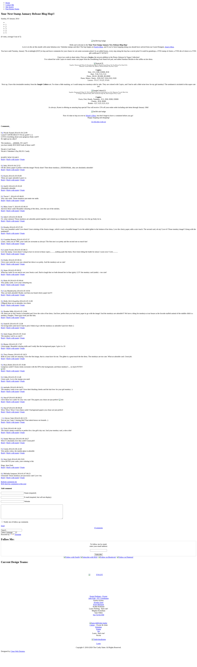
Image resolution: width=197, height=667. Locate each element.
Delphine (98, 627)
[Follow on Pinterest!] (125, 557)
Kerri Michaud (98, 605)
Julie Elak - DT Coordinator (98, 598)
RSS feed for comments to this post (13, 484)
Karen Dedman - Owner (98, 596)
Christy (92, 625)
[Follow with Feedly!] (72, 557)
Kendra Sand (98, 602)
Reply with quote (12, 159)
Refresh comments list (9, 482)
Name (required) (30, 493)
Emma (98, 629)
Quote (22, 159)
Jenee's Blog (169, 47)
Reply (3, 159)
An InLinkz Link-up (98, 122)
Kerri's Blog (98, 47)
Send (3, 526)
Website (27, 501)
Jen (98, 631)
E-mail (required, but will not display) (37, 497)
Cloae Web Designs (17, 651)
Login (98, 644)
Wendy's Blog (91, 116)
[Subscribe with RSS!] (89, 557)
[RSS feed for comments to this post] (9, 126)
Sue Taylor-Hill (98, 615)
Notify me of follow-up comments (16, 522)
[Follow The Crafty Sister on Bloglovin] (107, 557)
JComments (98, 528)
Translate (18, 534)
